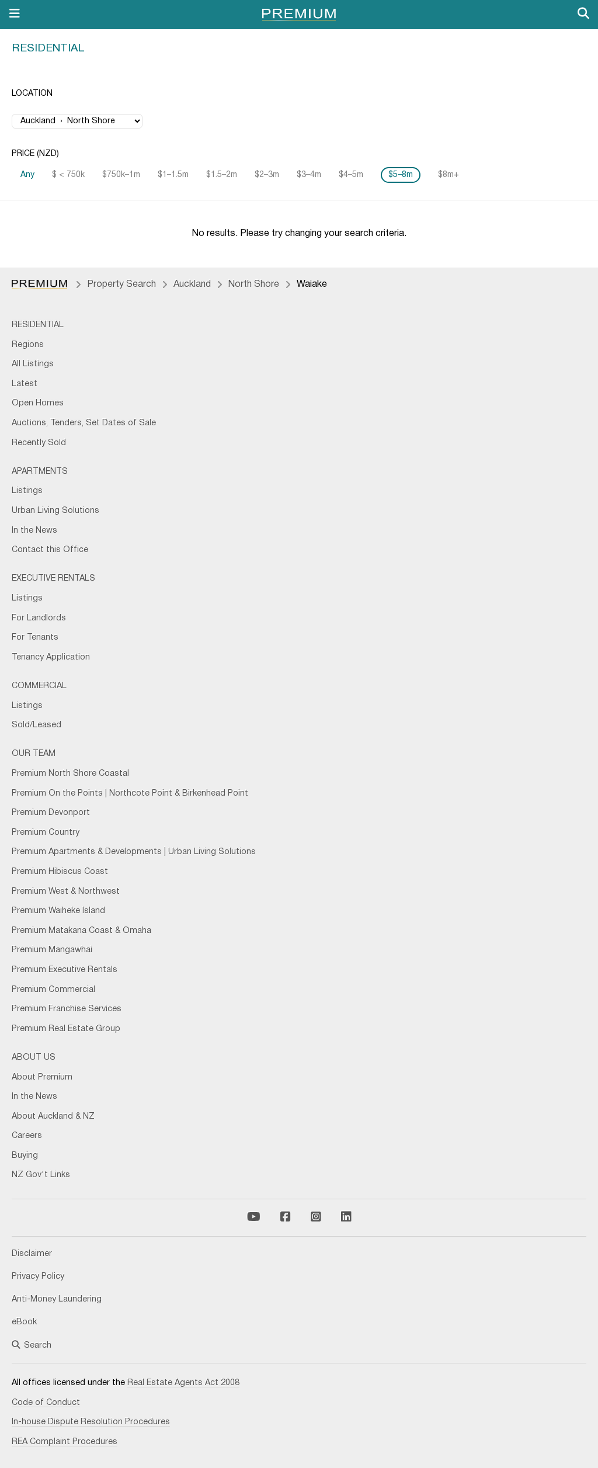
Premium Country (45, 833)
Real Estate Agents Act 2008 (183, 1383)
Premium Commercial (53, 990)
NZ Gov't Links (41, 1175)
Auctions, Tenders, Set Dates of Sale (84, 423)
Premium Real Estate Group (66, 1029)
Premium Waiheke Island (58, 911)
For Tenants (35, 637)
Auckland (192, 284)
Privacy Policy (38, 1276)
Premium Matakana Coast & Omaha (81, 931)
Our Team (33, 754)
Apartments (40, 472)
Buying (25, 1156)
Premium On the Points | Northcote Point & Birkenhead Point (130, 793)
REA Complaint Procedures (64, 1442)
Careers (27, 1136)
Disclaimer (32, 1254)
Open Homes (38, 403)
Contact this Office (50, 550)
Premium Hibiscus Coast (60, 872)
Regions (28, 345)
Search (37, 1345)
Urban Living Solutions (55, 511)
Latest (24, 384)
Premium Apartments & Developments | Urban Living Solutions (134, 852)
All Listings (33, 364)
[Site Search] (583, 14)
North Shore (253, 284)
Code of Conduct (46, 1403)
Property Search (121, 284)
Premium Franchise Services (66, 1009)
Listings (27, 491)
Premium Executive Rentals (64, 970)
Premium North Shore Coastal (70, 774)
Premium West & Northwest (66, 892)
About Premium (42, 1077)
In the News (34, 531)
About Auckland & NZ (53, 1116)
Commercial (39, 686)
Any (27, 175)
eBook (24, 1322)
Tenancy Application (51, 657)
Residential (48, 48)
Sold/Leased (36, 725)
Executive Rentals (53, 578)
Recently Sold (39, 443)
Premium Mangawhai (52, 950)
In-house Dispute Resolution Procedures (91, 1422)
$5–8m (400, 175)
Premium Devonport (51, 813)
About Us (33, 1057)
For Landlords (39, 618)
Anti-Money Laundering (57, 1299)
